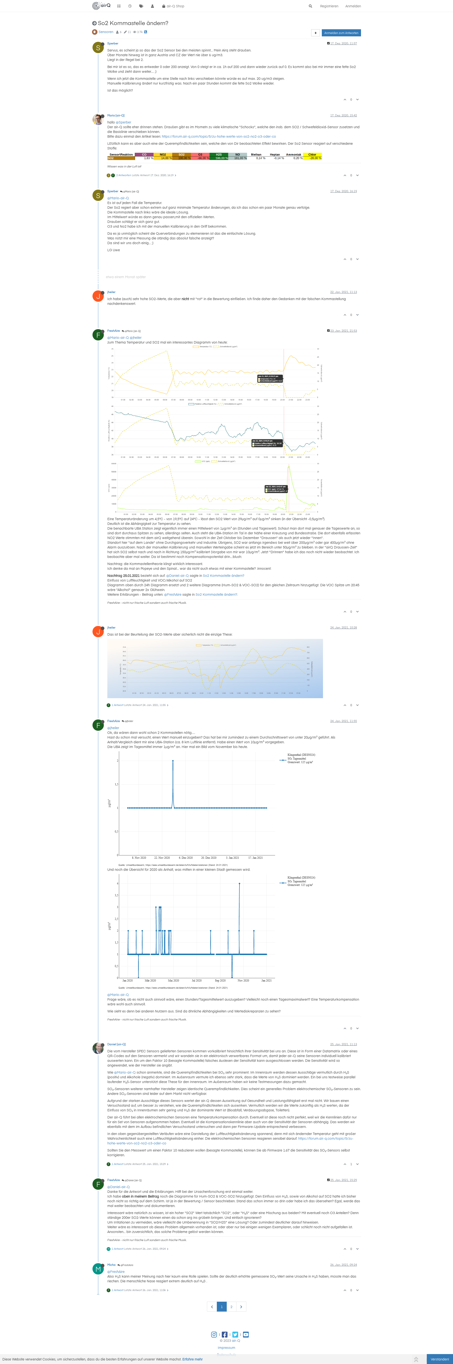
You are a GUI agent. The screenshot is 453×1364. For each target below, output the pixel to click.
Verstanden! (440, 1359)
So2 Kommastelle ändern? (223, 575)
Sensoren (106, 31)
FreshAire (113, 330)
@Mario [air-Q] (130, 191)
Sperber (112, 43)
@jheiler (136, 337)
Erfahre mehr (192, 1359)
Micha (111, 1264)
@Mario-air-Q (118, 197)
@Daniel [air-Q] (133, 1180)
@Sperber (123, 122)
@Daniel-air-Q (177, 575)
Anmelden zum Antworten (341, 33)
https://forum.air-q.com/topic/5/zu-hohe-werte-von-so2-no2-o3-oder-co (219, 136)
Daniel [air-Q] (116, 1044)
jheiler (111, 292)
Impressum (226, 1347)
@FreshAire (172, 594)
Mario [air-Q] (116, 115)
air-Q (236, 1340)
